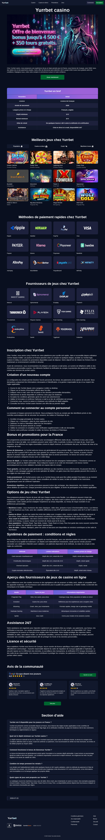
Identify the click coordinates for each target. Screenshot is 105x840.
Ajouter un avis (88, 675)
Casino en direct (40, 146)
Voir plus (52, 703)
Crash (63, 146)
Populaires (16, 146)
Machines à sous (86, 146)
